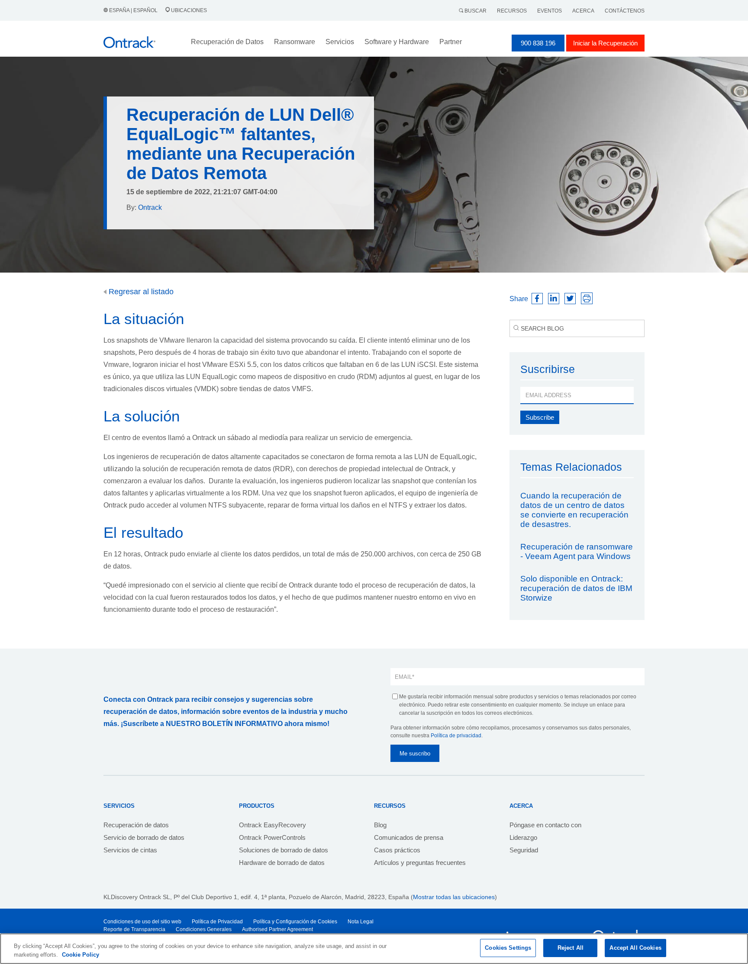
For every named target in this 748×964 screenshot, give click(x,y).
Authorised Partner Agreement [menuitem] (277, 929)
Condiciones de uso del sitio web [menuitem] (142, 922)
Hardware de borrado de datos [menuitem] (282, 862)
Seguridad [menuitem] (523, 850)
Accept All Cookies (635, 948)
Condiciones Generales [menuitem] (204, 929)
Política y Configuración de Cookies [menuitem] (295, 922)
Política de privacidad (456, 736)
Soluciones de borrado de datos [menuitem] (283, 850)
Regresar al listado (140, 291)
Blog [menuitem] (380, 825)
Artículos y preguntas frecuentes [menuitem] (420, 862)
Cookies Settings (508, 948)
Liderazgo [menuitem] (523, 837)
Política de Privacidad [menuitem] (217, 922)
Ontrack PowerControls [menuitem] (272, 837)
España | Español (133, 10)
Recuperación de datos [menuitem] (136, 825)
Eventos (549, 11)
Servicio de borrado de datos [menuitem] (143, 837)
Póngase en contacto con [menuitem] (545, 825)
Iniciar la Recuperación (605, 43)
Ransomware (294, 41)
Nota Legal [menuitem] (361, 922)
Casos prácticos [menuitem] (397, 850)
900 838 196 (538, 43)
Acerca (583, 11)
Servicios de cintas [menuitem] (130, 850)
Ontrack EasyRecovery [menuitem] (272, 825)
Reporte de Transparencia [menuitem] (134, 929)
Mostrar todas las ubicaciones (454, 896)
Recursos (512, 11)
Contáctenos (625, 11)
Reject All (571, 948)
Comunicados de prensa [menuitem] (408, 837)
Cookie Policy (80, 954)
